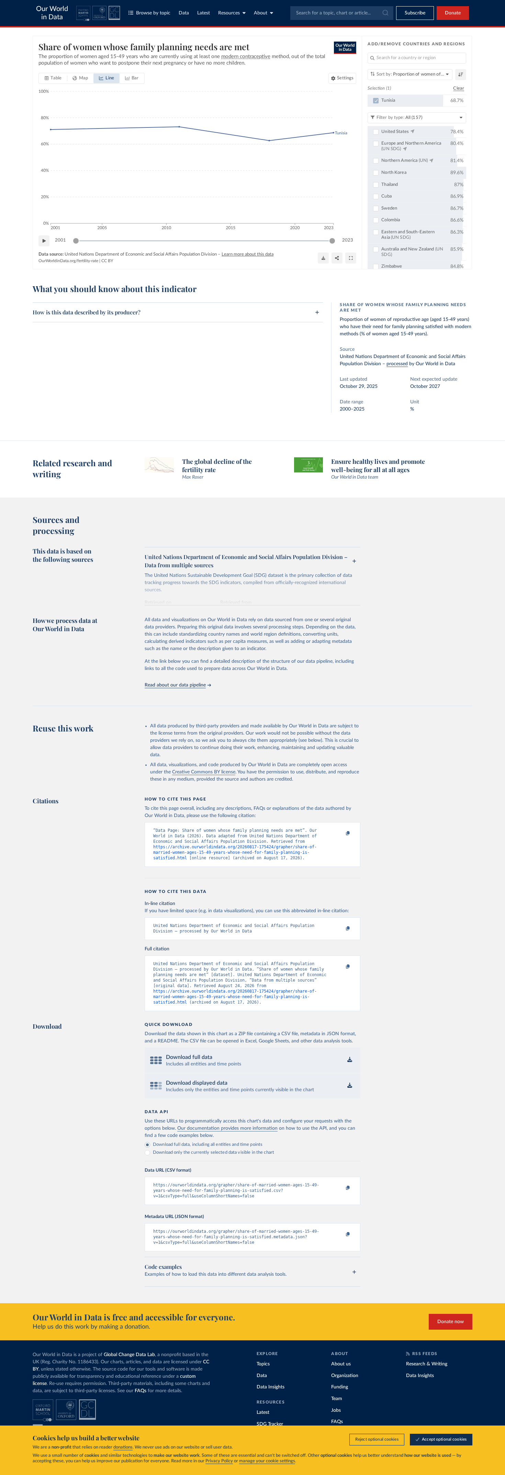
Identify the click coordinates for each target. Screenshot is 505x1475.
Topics (263, 1364)
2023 (347, 240)
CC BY (107, 261)
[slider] (75, 241)
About (260, 13)
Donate (453, 13)
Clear (458, 88)
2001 (60, 240)
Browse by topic (153, 13)
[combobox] (341, 13)
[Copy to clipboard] (341, 833)
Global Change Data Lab (129, 1354)
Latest (203, 13)
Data (184, 13)
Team (336, 1398)
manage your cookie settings (267, 1461)
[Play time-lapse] (43, 240)
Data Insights (270, 1387)
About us (341, 1364)
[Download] (323, 258)
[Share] (337, 258)
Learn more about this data (247, 254)
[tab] (53, 78)
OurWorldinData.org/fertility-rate (68, 261)
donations (123, 1447)
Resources (229, 13)
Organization (344, 1375)
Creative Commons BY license (203, 772)
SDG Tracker (270, 1424)
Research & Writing (426, 1364)
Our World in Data (52, 13)
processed (397, 363)
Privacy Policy (219, 1461)
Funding (339, 1387)
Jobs (336, 1410)
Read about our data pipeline (175, 685)
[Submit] (385, 13)
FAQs (140, 1390)
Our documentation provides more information (227, 1128)
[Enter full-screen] (350, 258)
